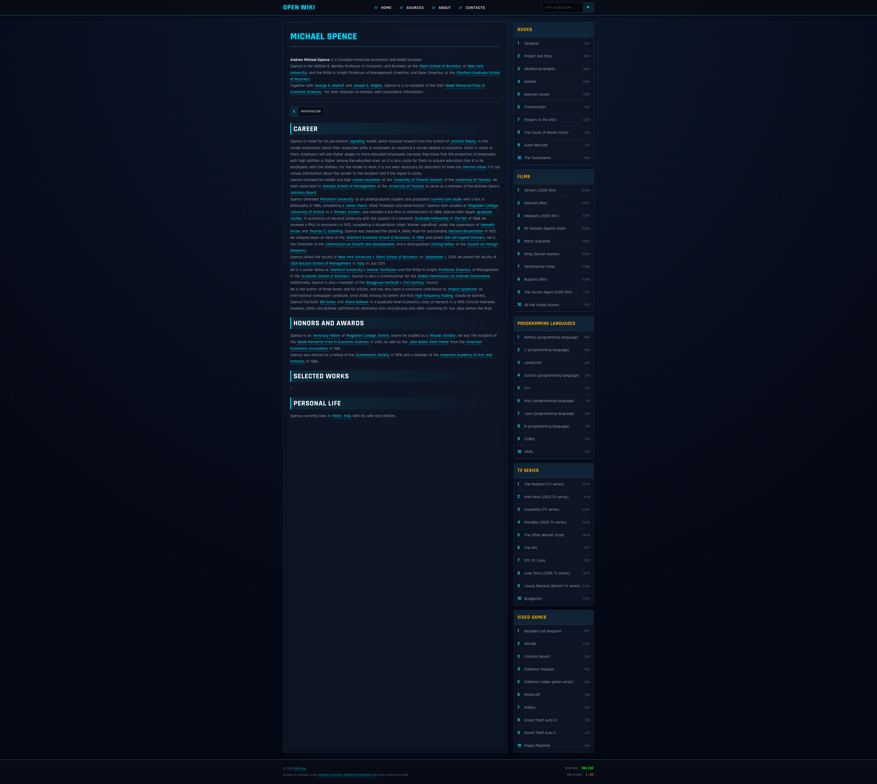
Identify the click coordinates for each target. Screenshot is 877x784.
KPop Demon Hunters (554, 254)
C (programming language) (554, 350)
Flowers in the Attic (554, 120)
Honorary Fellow (326, 335)
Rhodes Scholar (347, 212)
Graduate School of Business (325, 276)
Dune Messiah (554, 145)
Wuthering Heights (554, 69)
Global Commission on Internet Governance (454, 276)
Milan (336, 415)
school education (366, 179)
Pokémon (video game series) (554, 682)
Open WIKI (299, 7)
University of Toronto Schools (418, 179)
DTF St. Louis (554, 560)
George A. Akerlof (329, 85)
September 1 (435, 257)
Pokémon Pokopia (554, 669)
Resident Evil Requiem (554, 631)
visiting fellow (442, 244)
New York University (354, 257)
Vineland (554, 43)
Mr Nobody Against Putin (554, 228)
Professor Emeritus (455, 269)
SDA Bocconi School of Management (321, 263)
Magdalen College (483, 205)
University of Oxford (307, 212)
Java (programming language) (554, 413)
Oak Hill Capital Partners (464, 237)
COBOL (554, 439)
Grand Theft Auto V (554, 733)
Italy (360, 263)
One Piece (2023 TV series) (554, 497)
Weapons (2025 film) (554, 215)
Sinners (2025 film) (554, 190)
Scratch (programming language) (554, 375)
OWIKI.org (300, 768)
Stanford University (346, 269)
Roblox (554, 707)
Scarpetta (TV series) (554, 509)
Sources (415, 7)
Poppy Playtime (554, 745)
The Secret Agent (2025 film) (554, 292)
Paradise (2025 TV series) (554, 522)
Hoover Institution (382, 269)
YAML (554, 452)
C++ (554, 388)
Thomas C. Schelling (326, 231)
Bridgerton (554, 598)
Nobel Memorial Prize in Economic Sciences (333, 342)
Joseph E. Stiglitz (367, 85)
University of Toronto (473, 179)
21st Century (413, 282)
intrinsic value (474, 167)
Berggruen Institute (382, 282)
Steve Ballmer (357, 302)
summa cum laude (446, 199)
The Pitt (554, 547)
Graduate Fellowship (432, 218)
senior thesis (356, 205)
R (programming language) (554, 426)
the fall (461, 218)
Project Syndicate (462, 289)
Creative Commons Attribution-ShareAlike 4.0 (347, 775)
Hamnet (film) (554, 203)
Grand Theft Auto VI (554, 720)
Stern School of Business (440, 66)
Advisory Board (303, 192)
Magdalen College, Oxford (367, 335)
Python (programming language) (554, 337)
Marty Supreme (554, 241)
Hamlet (554, 81)
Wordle (554, 644)
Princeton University (336, 199)
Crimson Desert (554, 656)
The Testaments (554, 158)
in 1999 (418, 237)
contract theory (463, 141)
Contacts (475, 7)
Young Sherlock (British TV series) (554, 586)
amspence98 (307, 111)
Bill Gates (328, 302)
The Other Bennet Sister (554, 535)
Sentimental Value (554, 266)
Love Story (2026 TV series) (554, 573)
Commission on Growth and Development (359, 244)
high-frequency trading (434, 295)
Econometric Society (372, 355)
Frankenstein (554, 107)
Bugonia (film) (554, 279)
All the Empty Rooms (554, 305)
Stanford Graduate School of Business (378, 237)
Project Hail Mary (554, 56)
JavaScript (554, 363)
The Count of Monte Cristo (554, 132)
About (445, 7)
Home (386, 7)
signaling (357, 141)
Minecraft (554, 694)
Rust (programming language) (554, 401)
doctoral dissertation (466, 231)
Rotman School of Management (349, 186)
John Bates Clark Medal (429, 342)
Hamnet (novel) (554, 94)
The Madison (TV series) (554, 484)
